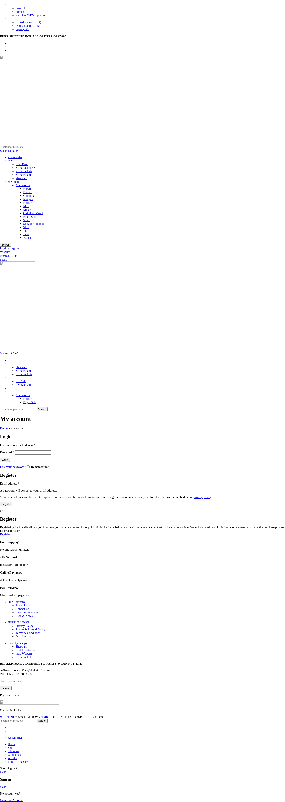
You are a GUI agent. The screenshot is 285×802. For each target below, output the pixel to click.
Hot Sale (21, 381)
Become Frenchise (27, 612)
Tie (25, 230)
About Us (22, 605)
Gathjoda (29, 195)
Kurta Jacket (23, 657)
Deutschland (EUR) (28, 25)
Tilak (26, 234)
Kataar (27, 202)
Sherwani (21, 178)
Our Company (16, 601)
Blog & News (24, 615)
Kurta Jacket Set (25, 167)
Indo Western (24, 653)
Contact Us (22, 608)
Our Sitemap (23, 636)
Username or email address (17, 445)
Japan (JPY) (23, 29)
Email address (9, 483)
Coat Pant (22, 164)
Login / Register (18, 761)
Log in (5, 459)
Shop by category (18, 643)
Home (4, 428)
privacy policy (202, 497)
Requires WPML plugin (30, 15)
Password (7, 452)
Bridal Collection (26, 650)
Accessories (15, 157)
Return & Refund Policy (30, 629)
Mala (26, 206)
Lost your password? (13, 466)
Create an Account (11, 800)
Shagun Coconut (33, 223)
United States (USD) (28, 22)
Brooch (27, 192)
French (20, 11)
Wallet (27, 237)
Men (10, 160)
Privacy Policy (24, 626)
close (3, 771)
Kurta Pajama (24, 174)
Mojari (27, 209)
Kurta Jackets (24, 171)
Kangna (28, 199)
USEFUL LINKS (19, 622)
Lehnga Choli (24, 384)
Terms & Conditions (28, 633)
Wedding (13, 181)
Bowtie (27, 188)
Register (6, 504)
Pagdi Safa (29, 216)
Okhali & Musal (33, 213)
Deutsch (21, 8)
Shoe (26, 227)
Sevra (26, 220)
